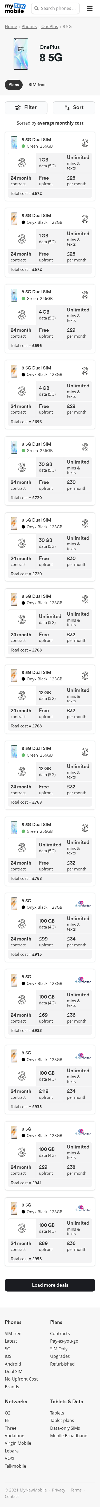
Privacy (58, 1490)
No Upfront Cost (21, 1379)
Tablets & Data (66, 1401)
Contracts (60, 1333)
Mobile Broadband (68, 1436)
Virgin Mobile (18, 1443)
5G (7, 1349)
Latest (11, 1341)
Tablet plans (62, 1420)
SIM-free (13, 1333)
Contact (12, 1496)
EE (7, 1420)
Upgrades (60, 1356)
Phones (29, 26)
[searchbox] (55, 8)
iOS (8, 1356)
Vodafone (14, 1436)
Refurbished (62, 1364)
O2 (7, 1413)
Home (11, 26)
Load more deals (50, 1285)
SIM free (37, 85)
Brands (12, 1387)
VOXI (9, 1458)
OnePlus (49, 26)
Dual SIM (13, 1371)
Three (11, 1428)
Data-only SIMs (65, 1428)
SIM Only (58, 1349)
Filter (30, 107)
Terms (76, 1490)
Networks (16, 1401)
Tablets (57, 1413)
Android (13, 1364)
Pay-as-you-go (64, 1341)
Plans (14, 85)
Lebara (12, 1451)
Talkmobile (15, 1466)
